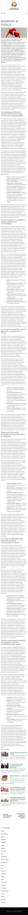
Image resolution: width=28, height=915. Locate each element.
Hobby (2, 845)
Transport (3, 885)
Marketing (3, 851)
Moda (2, 853)
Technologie (4, 882)
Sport (2, 879)
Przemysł (3, 871)
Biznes (2, 831)
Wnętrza (3, 899)
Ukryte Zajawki (5, 891)
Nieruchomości (4, 859)
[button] (3, 13)
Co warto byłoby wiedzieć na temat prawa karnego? (20, 815)
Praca (2, 865)
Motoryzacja (4, 856)
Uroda (2, 893)
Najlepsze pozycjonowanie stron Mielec (7, 816)
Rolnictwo (3, 873)
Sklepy (2, 876)
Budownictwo (4, 834)
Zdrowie (3, 902)
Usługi (2, 896)
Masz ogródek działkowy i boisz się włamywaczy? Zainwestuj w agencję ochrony (18, 799)
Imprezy (3, 848)
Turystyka (3, 888)
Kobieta (18, 503)
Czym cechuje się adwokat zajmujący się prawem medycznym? (16, 765)
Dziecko (3, 836)
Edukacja (3, 839)
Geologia (3, 842)
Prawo (2, 868)
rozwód (16, 50)
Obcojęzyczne (4, 862)
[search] (26, 13)
